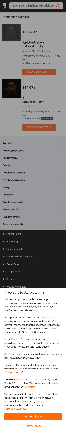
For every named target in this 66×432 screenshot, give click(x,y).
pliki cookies (46, 303)
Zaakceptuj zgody (33, 416)
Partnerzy (29, 387)
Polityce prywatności (15, 409)
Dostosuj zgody (13, 372)
